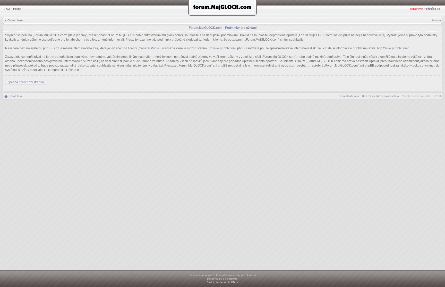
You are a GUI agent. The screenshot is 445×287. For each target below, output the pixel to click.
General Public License (155, 48)
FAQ (7, 8)
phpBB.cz (232, 282)
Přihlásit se (433, 8)
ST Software (230, 278)
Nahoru (436, 20)
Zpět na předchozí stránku (25, 82)
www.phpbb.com (224, 48)
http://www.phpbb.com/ (392, 48)
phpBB (209, 275)
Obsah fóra (15, 20)
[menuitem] (380, 96)
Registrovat (416, 8)
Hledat (17, 8)
